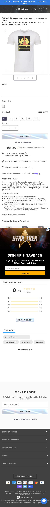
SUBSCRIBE (25, 273)
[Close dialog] (47, 229)
